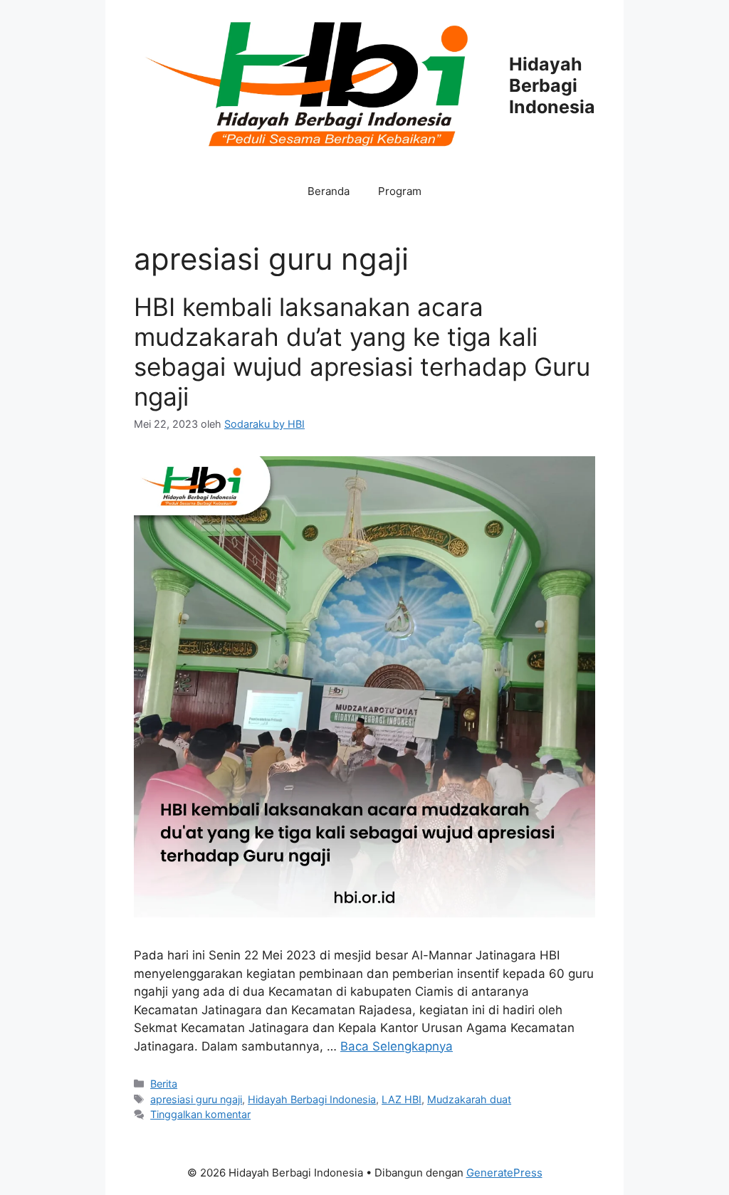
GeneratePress (504, 1172)
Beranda (329, 191)
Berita (163, 1084)
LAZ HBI (401, 1099)
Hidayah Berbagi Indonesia (552, 85)
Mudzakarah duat (469, 1099)
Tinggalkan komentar (200, 1114)
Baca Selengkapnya (396, 1046)
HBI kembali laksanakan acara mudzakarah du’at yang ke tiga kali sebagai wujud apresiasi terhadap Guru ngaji (362, 351)
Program (399, 191)
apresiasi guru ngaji (196, 1099)
